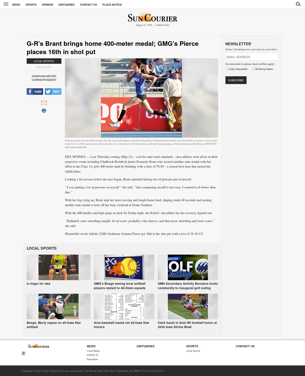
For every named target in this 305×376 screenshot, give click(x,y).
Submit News (163, 25)
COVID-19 (92, 355)
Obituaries (66, 5)
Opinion (47, 5)
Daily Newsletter (238, 69)
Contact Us (88, 5)
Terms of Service (153, 370)
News (16, 5)
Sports (31, 5)
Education (92, 359)
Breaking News (264, 69)
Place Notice (112, 5)
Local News (93, 350)
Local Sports (44, 61)
